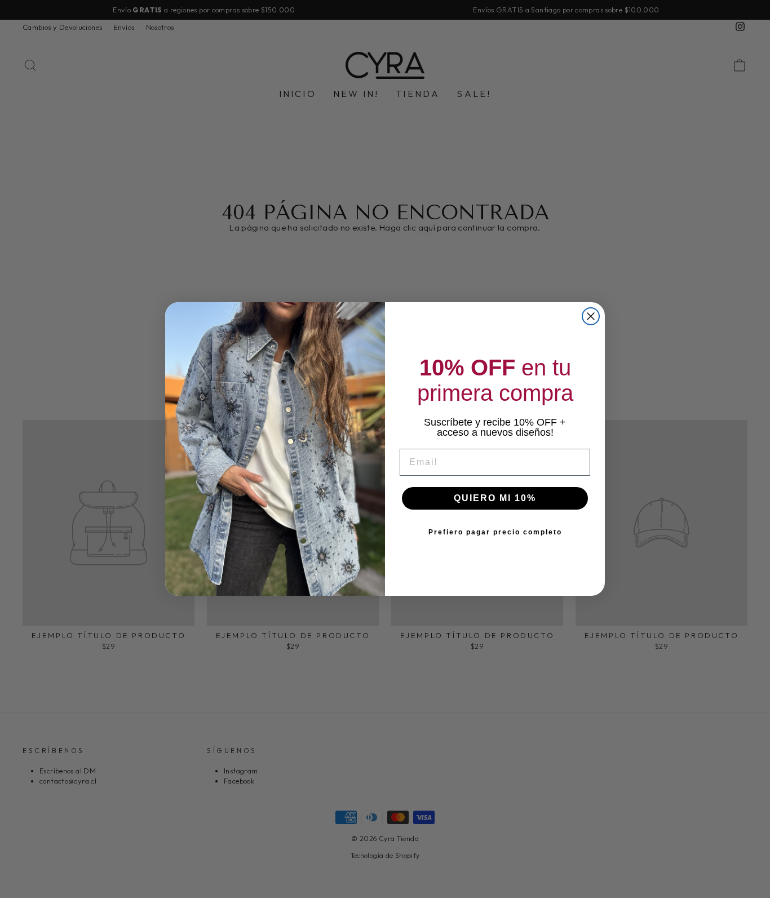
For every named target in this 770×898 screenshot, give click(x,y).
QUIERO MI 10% (495, 498)
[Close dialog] (590, 316)
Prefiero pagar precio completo (495, 532)
